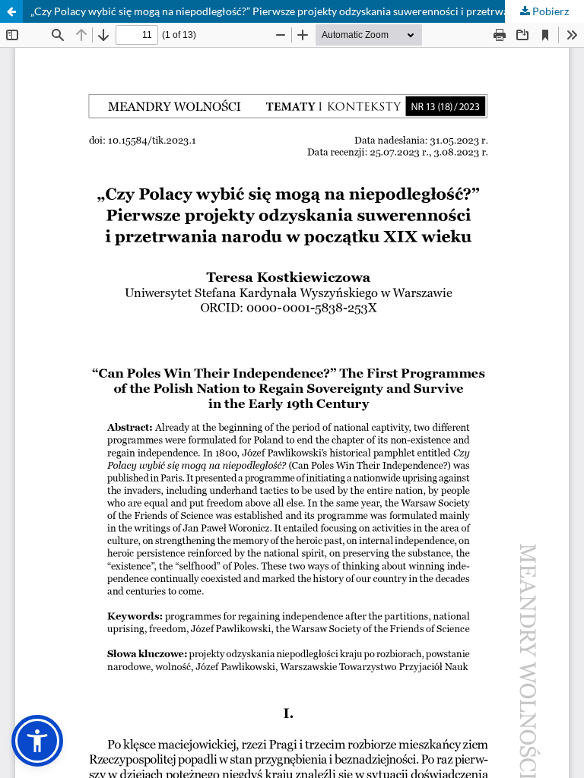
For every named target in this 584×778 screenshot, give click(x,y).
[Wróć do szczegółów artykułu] (11, 11)
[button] (37, 741)
